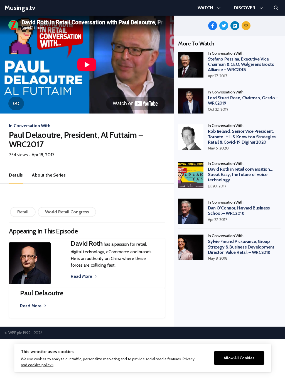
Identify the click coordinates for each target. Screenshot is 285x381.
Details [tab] (16, 175)
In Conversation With (29, 125)
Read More (81, 276)
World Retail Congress (67, 211)
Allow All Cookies (239, 358)
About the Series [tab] (48, 175)
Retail (22, 211)
